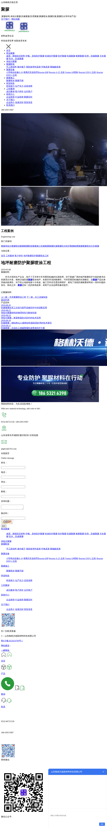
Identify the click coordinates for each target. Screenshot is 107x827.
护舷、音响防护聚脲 (35, 56)
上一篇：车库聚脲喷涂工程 (13, 297)
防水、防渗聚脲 (16, 59)
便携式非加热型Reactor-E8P (35, 72)
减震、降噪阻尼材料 (15, 56)
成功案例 (10, 91)
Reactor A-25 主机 (57, 72)
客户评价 (19, 91)
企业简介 (10, 102)
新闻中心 (10, 94)
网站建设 (5, 645)
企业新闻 (10, 97)
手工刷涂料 (11, 67)
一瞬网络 (5, 650)
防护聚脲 (62, 56)
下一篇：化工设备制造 (37, 297)
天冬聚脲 (95, 246)
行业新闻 (19, 97)
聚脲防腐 (53, 246)
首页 (8, 50)
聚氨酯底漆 (55, 67)
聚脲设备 (10, 69)
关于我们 (5, 19)
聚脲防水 (61, 246)
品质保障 (28, 86)
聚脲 (3, 246)
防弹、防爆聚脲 (92, 56)
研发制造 (10, 83)
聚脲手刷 (19, 80)
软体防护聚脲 (51, 56)
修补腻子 (21, 67)
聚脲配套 (10, 64)
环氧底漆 (45, 67)
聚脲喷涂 (10, 80)
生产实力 (19, 86)
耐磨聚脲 (80, 56)
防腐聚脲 (71, 56)
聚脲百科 (28, 97)
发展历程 (19, 102)
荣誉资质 (28, 102)
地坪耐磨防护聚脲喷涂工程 (36, 256)
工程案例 (10, 89)
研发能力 (10, 86)
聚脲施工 (10, 78)
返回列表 (5, 300)
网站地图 (15, 19)
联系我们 (10, 105)
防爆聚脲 (45, 246)
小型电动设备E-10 (14, 72)
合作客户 (28, 91)
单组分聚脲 (11, 61)
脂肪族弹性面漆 (33, 67)
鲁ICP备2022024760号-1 (12, 641)
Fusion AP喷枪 (71, 72)
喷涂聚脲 (10, 53)
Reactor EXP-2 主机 (87, 72)
